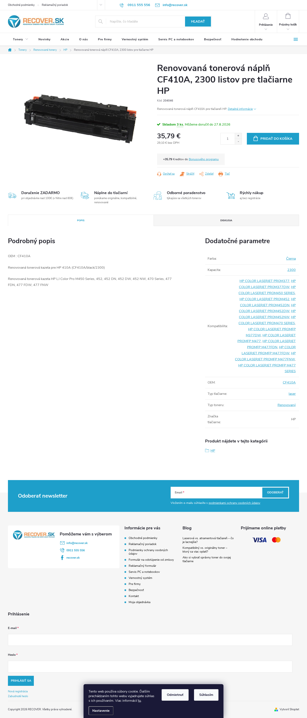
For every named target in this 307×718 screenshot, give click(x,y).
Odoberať (275, 492)
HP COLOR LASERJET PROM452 (264, 299)
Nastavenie (101, 710)
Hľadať (198, 21)
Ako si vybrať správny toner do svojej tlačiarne (207, 559)
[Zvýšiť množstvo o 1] (238, 136)
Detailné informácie (240, 109)
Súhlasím (206, 695)
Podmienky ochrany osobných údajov (148, 552)
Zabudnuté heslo (18, 696)
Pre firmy (135, 584)
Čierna (291, 258)
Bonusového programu (204, 159)
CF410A (289, 382)
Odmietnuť (175, 695)
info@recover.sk (77, 543)
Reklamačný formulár (142, 566)
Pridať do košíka (276, 138)
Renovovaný (287, 405)
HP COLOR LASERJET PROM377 (264, 281)
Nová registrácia (18, 691)
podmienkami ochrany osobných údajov (234, 503)
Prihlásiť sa (21, 681)
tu (139, 700)
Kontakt (134, 596)
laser (292, 393)
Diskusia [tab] (226, 220)
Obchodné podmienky (21, 5)
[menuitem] (20, 39)
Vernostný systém (140, 578)
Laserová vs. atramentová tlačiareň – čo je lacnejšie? (208, 540)
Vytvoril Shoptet (289, 709)
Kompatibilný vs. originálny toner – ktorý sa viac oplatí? (205, 550)
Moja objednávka (139, 602)
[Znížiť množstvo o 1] (238, 141)
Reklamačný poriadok (55, 5)
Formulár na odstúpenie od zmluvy (151, 560)
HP (213, 450)
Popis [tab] (81, 220)
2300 (291, 270)
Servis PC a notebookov (144, 572)
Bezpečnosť (136, 590)
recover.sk (73, 558)
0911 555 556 (75, 550)
